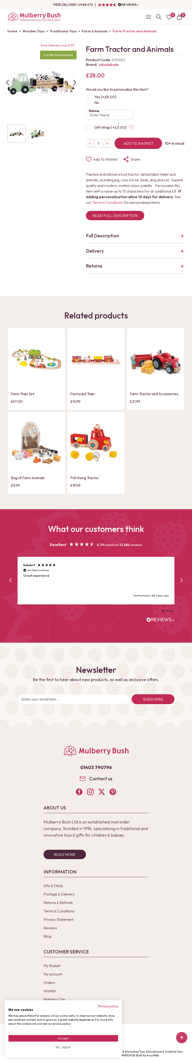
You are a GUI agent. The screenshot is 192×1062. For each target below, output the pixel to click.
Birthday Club (54, 999)
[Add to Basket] (16, 381)
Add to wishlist (105, 159)
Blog (47, 936)
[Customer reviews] (118, 5)
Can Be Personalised (58, 55)
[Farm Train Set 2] (36, 359)
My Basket (52, 965)
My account (53, 974)
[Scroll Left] (7, 82)
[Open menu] (148, 17)
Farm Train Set (22, 393)
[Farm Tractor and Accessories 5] (155, 359)
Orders (49, 982)
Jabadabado (108, 64)
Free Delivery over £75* (58, 45)
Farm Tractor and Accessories (154, 393)
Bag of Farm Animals (27, 477)
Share (135, 159)
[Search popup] (159, 17)
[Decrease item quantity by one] (90, 143)
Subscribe (153, 699)
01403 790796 (96, 767)
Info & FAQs (53, 885)
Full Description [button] (102, 236)
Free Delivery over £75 (73, 5)
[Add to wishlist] (16, 373)
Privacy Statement (59, 919)
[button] (10, 580)
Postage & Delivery (59, 894)
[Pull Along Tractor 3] (96, 443)
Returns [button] (94, 266)
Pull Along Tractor (84, 477)
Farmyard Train (82, 393)
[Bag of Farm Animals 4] (36, 443)
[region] (96, 580)
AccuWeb (153, 1055)
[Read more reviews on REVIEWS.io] (160, 620)
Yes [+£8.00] (105, 97)
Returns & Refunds (58, 902)
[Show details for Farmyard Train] (96, 359)
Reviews (50, 927)
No (96, 102)
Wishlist (50, 991)
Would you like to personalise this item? (117, 89)
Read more (65, 854)
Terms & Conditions (107, 202)
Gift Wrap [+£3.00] (110, 127)
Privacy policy (108, 1006)
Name (94, 110)
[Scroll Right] (74, 82)
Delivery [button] (95, 251)
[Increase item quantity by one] (107, 143)
